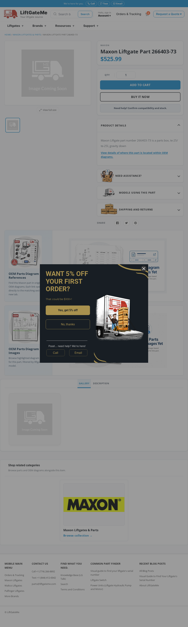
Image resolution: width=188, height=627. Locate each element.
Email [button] (78, 353)
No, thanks (68, 324)
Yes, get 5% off (68, 310)
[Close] (143, 268)
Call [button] (55, 353)
